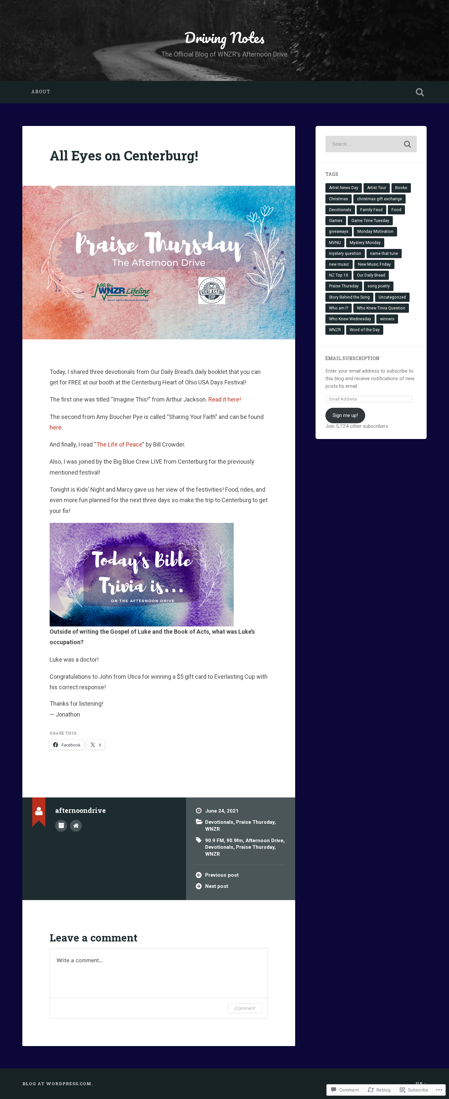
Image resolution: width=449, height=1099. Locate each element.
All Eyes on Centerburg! (124, 155)
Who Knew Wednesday (350, 319)
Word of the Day (365, 330)
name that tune (384, 253)
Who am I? (338, 308)
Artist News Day (343, 187)
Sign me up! (345, 415)
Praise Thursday (255, 822)
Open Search (420, 92)
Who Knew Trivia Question (381, 308)
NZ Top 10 (338, 275)
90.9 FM (214, 840)
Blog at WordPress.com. (57, 1083)
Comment (245, 1008)
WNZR (212, 829)
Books (401, 187)
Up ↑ (421, 1083)
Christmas (338, 199)
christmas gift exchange (379, 199)
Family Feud (371, 210)
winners (387, 319)
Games (336, 220)
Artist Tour (376, 187)
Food (396, 210)
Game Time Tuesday (370, 220)
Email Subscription (352, 358)
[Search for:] (371, 144)
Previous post (222, 875)
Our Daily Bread (371, 275)
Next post (216, 886)
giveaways (338, 231)
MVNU (335, 242)
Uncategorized (392, 297)
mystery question (345, 253)
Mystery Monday (365, 242)
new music (339, 264)
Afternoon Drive (264, 840)
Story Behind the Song (349, 297)
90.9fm (234, 840)
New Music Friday (374, 264)
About (40, 92)
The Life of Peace (119, 444)
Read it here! (224, 399)
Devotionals (219, 822)
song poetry (378, 286)
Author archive (61, 826)
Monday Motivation (375, 231)
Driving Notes (224, 37)
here (55, 427)
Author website (76, 826)
